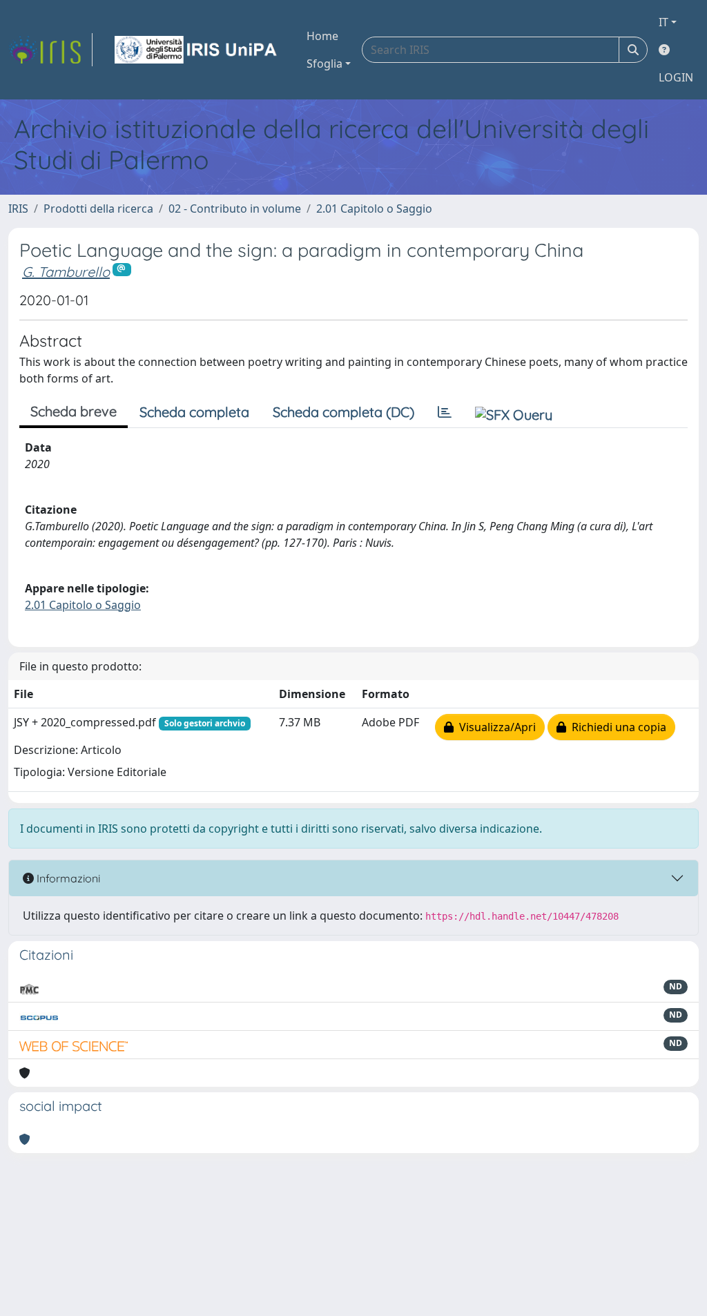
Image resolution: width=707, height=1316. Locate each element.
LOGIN (676, 77)
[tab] (444, 412)
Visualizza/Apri (495, 727)
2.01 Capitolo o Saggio (374, 208)
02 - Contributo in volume (234, 208)
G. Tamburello (66, 271)
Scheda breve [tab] (73, 411)
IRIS (18, 208)
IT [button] (663, 22)
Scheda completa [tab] (194, 411)
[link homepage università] (197, 49)
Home (322, 35)
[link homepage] (50, 49)
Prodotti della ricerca (98, 208)
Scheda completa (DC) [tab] (343, 411)
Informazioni (67, 878)
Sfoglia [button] (324, 63)
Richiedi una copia (616, 727)
